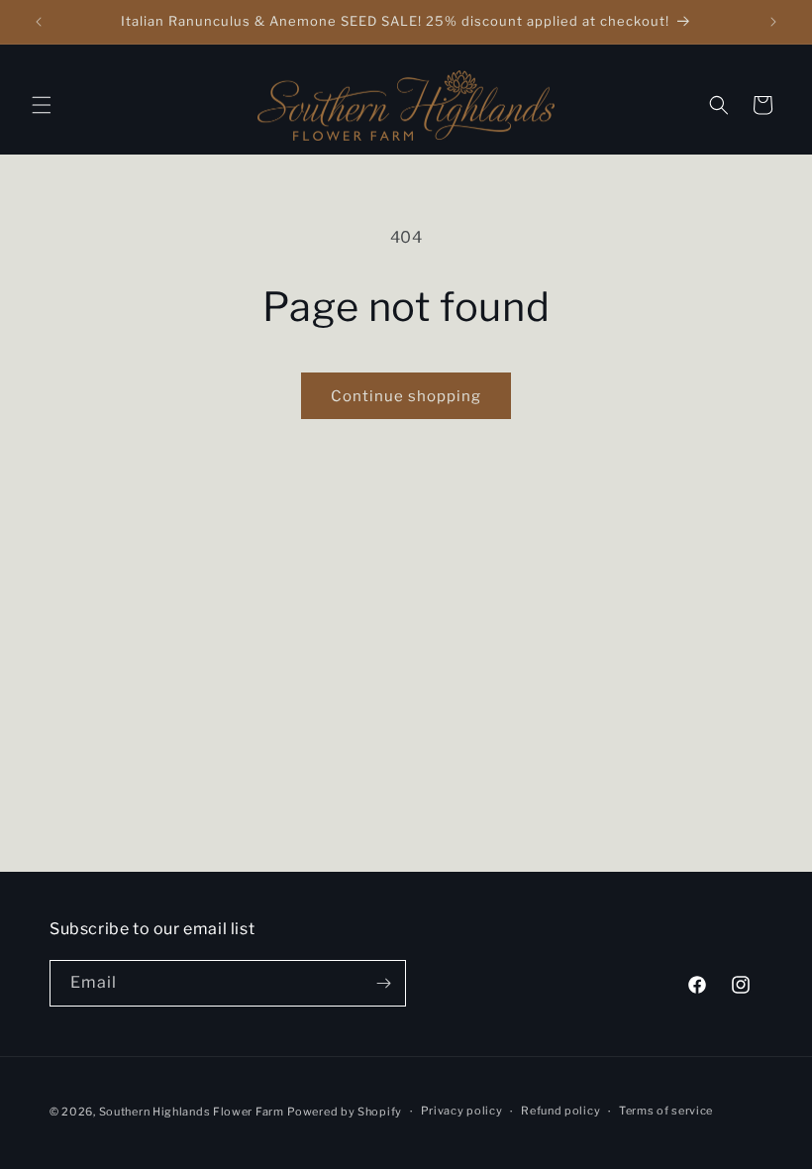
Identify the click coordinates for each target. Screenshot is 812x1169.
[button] (41, 105)
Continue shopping (406, 396)
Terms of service (666, 1110)
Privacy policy (462, 1110)
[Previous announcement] (38, 22)
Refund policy (560, 1110)
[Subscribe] (383, 983)
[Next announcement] (773, 22)
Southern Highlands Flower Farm (191, 1111)
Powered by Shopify (344, 1111)
